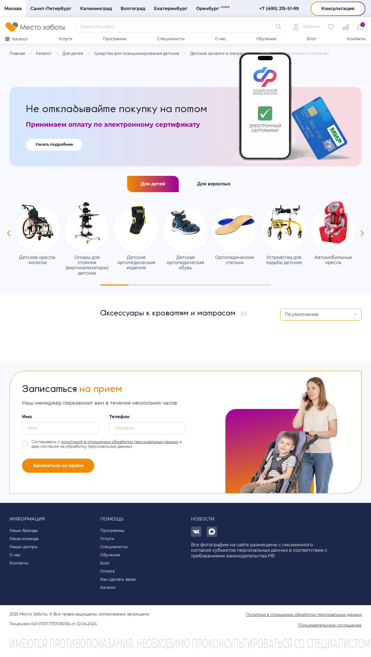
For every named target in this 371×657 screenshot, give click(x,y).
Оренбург (210, 8)
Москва (13, 8)
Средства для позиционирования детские (136, 53)
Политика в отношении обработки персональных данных (303, 614)
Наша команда (24, 538)
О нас (220, 38)
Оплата (107, 571)
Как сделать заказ (118, 579)
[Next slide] (362, 233)
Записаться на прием (58, 465)
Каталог (20, 39)
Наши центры (23, 546)
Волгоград (133, 8)
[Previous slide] (8, 233)
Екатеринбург (170, 8)
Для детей (72, 53)
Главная (17, 53)
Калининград (96, 8)
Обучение (266, 38)
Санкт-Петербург (50, 8)
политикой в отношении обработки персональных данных (119, 441)
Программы (115, 38)
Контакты (356, 38)
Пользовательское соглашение (329, 625)
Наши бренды (24, 530)
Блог (311, 38)
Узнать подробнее (54, 144)
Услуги (65, 38)
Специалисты (171, 38)
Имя (27, 416)
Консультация (337, 8)
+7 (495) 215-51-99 (279, 8)
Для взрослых (213, 183)
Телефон (119, 416)
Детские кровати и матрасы (218, 53)
